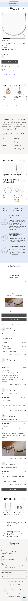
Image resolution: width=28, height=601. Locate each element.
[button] (2, 9)
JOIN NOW (10, 526)
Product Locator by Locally (8, 74)
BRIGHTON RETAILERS (12, 596)
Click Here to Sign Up (10, 567)
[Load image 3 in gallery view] (21, 38)
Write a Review (17, 320)
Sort (13, 324)
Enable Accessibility (14, 1)
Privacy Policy (4, 590)
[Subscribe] (24, 559)
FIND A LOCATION (12, 536)
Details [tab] (4, 133)
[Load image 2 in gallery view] (14, 38)
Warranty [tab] (20, 133)
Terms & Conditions (12, 590)
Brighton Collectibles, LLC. (11, 593)
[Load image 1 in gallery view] (6, 38)
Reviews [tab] (4, 311)
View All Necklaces (9, 105)
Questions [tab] (12, 311)
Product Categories (22, 590)
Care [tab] (11, 133)
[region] (14, 302)
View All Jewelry (19, 105)
